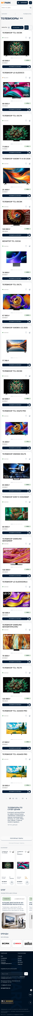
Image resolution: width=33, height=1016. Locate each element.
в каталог (4, 847)
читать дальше (12, 824)
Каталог (4, 14)
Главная (20, 956)
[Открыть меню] (30, 2)
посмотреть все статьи (9, 893)
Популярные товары (16, 838)
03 (16, 798)
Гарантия (20, 964)
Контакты (3, 960)
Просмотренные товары (16, 843)
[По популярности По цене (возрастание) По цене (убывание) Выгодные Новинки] (17, 27)
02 (13, 798)
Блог (2, 956)
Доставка (20, 962)
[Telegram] (31, 990)
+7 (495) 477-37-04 (6, 985)
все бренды (5, 937)
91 (22, 798)
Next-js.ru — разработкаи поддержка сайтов (12, 1014)
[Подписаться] (26, 973)
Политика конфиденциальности (6, 963)
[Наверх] (30, 1002)
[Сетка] (30, 27)
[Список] (26, 27)
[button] (16, 7)
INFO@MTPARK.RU (5, 988)
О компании (4, 958)
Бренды (20, 960)
